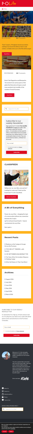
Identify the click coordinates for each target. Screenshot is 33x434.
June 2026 (9, 285)
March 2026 (9, 294)
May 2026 (9, 288)
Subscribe (16, 152)
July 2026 (9, 282)
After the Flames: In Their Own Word (16, 262)
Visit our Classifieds (11, 196)
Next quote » (8, 227)
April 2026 (9, 291)
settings (13, 428)
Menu (5, 9)
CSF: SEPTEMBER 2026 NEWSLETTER (17, 254)
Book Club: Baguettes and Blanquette (16, 62)
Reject (11, 431)
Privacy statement (20, 331)
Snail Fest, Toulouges (16, 31)
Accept (4, 431)
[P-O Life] (9, 3)
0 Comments (21, 38)
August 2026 (10, 279)
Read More (6, 54)
